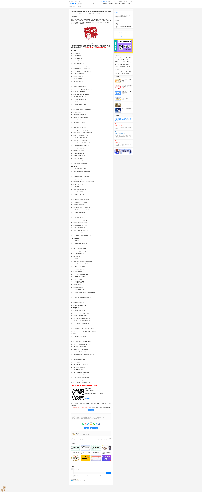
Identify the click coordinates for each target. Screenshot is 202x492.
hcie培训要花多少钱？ (85, 462)
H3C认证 (116, 120)
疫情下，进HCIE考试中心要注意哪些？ (77, 439)
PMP (125, 119)
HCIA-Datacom (123, 69)
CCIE (115, 71)
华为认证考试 (128, 62)
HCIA (121, 57)
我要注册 (75, 1)
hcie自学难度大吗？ (105, 462)
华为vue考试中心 (123, 61)
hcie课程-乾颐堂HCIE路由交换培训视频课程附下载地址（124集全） (91, 11)
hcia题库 (127, 64)
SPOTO (127, 73)
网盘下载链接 (87, 398)
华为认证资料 (117, 69)
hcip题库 (121, 62)
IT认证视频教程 (104, 1)
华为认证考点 (117, 73)
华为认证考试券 (128, 71)
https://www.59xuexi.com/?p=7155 (82, 416)
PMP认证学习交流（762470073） (122, 36)
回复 (84, 480)
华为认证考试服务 (126, 3)
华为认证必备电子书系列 (123, 66)
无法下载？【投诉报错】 (89, 401)
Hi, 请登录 (71, 1)
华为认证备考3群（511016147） (121, 32)
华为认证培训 (128, 61)
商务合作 (120, 1)
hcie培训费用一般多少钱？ (75, 452)
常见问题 (117, 3)
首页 (94, 3)
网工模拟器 (111, 3)
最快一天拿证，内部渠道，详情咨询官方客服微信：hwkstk (100, 407)
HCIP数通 (116, 66)
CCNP (121, 118)
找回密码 (79, 1)
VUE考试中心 (122, 59)
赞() (102, 13)
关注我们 (130, 1)
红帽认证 (105, 3)
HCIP (115, 57)
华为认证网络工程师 (123, 64)
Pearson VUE (128, 66)
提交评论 (108, 473)
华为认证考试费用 (123, 73)
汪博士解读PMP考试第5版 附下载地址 (104, 439)
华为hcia (121, 68)
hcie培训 (91, 428)
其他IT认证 (125, 1)
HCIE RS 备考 (86, 428)
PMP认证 (109, 1)
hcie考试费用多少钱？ (74, 462)
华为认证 (99, 3)
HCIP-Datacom (117, 62)
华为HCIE (127, 68)
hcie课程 (96, 428)
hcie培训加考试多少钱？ (95, 452)
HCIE (127, 59)
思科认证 (114, 1)
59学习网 (72, 4)
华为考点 (116, 61)
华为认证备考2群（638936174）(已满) (122, 33)
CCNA (119, 118)
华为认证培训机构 (117, 64)
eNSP (130, 119)
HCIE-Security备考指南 (129, 69)
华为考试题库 (128, 57)
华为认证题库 (117, 59)
